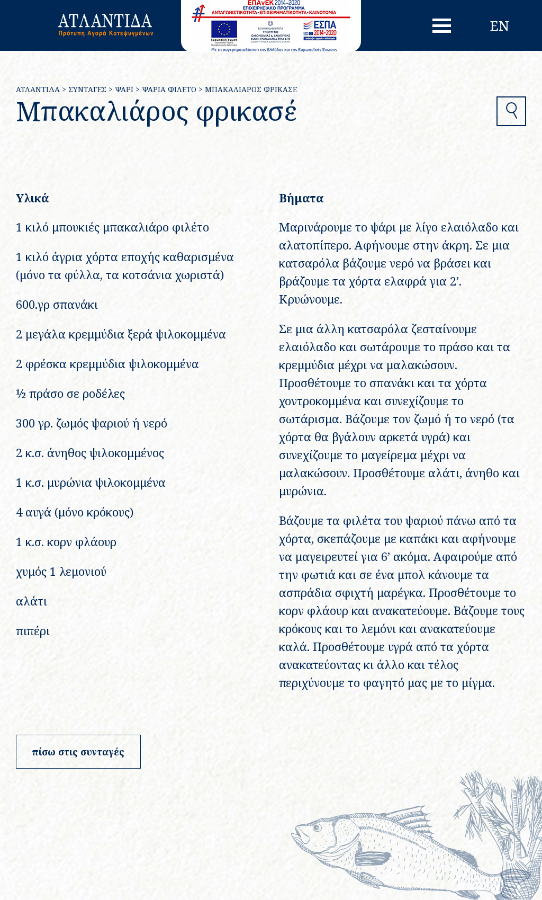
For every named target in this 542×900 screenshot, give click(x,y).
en (499, 25)
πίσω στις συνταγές (78, 751)
